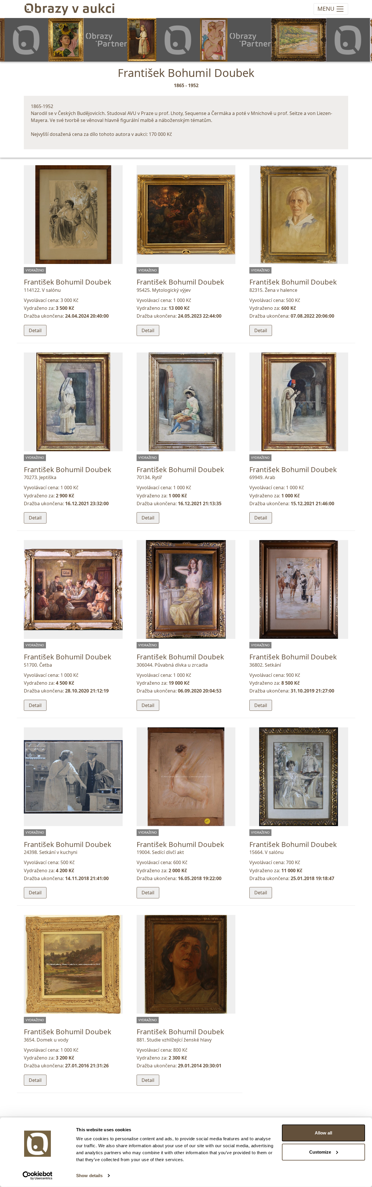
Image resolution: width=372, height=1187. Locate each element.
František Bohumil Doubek (67, 282)
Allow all (323, 1132)
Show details (89, 1175)
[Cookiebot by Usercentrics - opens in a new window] (37, 1175)
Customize (320, 1151)
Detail (35, 330)
